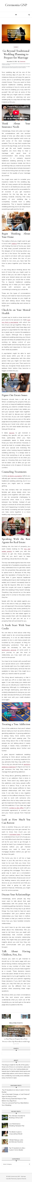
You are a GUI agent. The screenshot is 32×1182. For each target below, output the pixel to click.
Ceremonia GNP (16, 5)
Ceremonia (22, 61)
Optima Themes (21, 1178)
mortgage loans (14, 834)
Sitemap (23, 1176)
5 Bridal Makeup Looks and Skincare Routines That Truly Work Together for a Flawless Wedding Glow (17, 1141)
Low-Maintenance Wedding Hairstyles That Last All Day (16, 1125)
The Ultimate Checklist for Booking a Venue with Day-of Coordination (17, 1117)
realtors (14, 243)
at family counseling (15, 476)
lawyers (11, 433)
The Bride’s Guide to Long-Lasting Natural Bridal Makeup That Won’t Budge (17, 1133)
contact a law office (16, 808)
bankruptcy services (9, 650)
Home (16, 47)
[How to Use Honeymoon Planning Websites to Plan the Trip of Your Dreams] (26, 1016)
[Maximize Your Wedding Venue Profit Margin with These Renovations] (6, 1016)
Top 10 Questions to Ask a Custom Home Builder (17, 1149)
